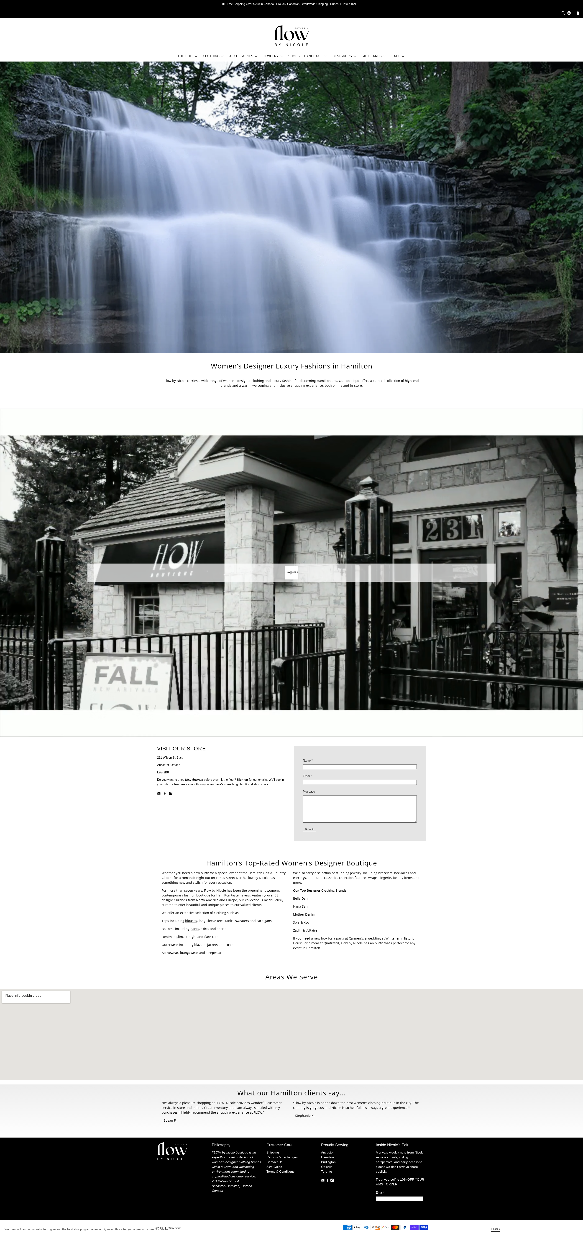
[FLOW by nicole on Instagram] (170, 794)
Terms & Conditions (280, 1171)
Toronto (326, 1171)
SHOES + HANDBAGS (305, 56)
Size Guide (274, 1167)
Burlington (328, 1162)
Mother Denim (304, 914)
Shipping (272, 1152)
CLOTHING (211, 56)
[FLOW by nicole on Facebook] (165, 794)
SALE (395, 56)
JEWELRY (271, 56)
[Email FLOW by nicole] (159, 794)
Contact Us (274, 1162)
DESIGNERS (342, 56)
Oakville (326, 1167)
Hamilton (327, 1157)
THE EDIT (185, 56)
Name (308, 760)
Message (309, 791)
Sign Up (399, 1208)
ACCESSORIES (241, 56)
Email (307, 776)
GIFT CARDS (372, 56)
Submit (309, 829)
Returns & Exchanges (282, 1157)
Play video (291, 572)
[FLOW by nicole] (291, 36)
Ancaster (327, 1152)
